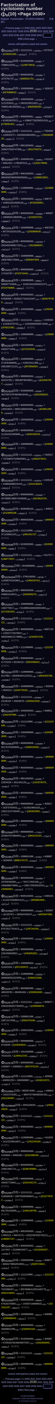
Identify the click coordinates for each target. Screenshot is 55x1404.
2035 (10, 35)
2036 (16, 35)
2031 (39, 31)
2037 (22, 35)
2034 (5, 35)
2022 (38, 28)
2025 (3, 31)
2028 (20, 31)
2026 (9, 31)
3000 (20, 39)
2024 (49, 28)
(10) (9, 50)
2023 (44, 28)
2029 (26, 31)
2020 (27, 28)
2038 (27, 35)
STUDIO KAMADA (34, 19)
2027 (15, 31)
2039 (33, 35)
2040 (39, 35)
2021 (32, 28)
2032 (45, 31)
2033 (51, 31)
